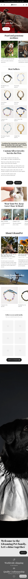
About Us (23, 552)
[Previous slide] (2, 19)
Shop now (6, 29)
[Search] (4, 4)
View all (10, 182)
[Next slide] (25, 19)
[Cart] (26, 4)
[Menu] (1, 4)
